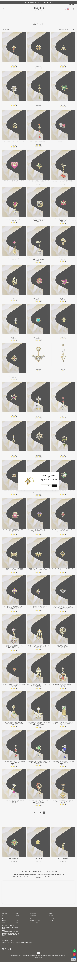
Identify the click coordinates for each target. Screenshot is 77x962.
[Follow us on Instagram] (74, 954)
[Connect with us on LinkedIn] (74, 957)
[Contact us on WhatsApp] (74, 950)
